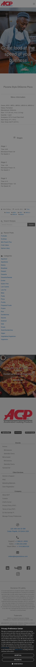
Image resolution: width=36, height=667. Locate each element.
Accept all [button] (18, 655)
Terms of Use (18, 649)
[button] (18, 664)
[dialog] (18, 646)
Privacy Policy (5, 648)
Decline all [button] (18, 659)
